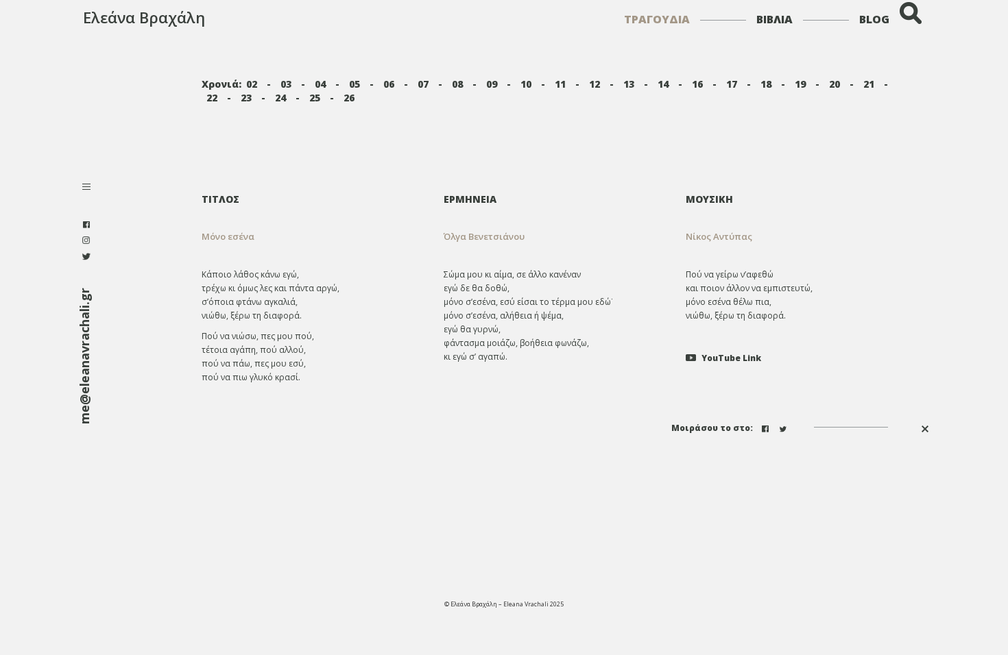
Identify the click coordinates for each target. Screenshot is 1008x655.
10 (525, 83)
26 (349, 97)
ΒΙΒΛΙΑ (774, 19)
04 (320, 83)
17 (731, 83)
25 (314, 97)
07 (423, 83)
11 (560, 83)
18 (765, 83)
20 (834, 83)
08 (457, 83)
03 (285, 83)
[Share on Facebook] (766, 427)
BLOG (874, 19)
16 (697, 83)
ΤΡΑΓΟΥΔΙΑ (657, 19)
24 (280, 97)
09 (491, 83)
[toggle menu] (86, 188)
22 (211, 97)
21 (868, 83)
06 (388, 83)
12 (594, 83)
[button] (554, 237)
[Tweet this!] (784, 427)
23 (246, 97)
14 (663, 83)
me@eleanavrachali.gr (84, 356)
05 (354, 83)
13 (628, 83)
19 (800, 83)
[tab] (554, 199)
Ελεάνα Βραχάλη (144, 17)
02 (251, 83)
